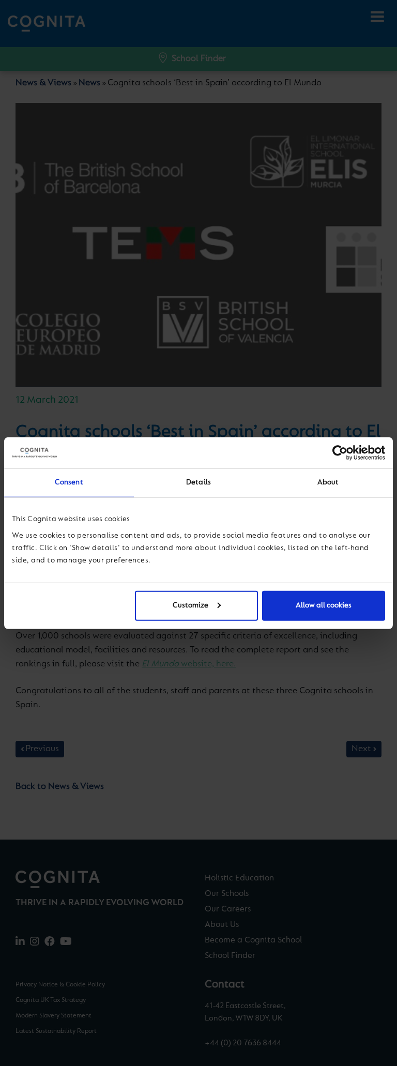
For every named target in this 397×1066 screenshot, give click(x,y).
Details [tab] (198, 482)
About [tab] (328, 482)
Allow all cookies (324, 605)
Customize (190, 605)
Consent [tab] (69, 482)
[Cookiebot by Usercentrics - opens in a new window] (340, 453)
